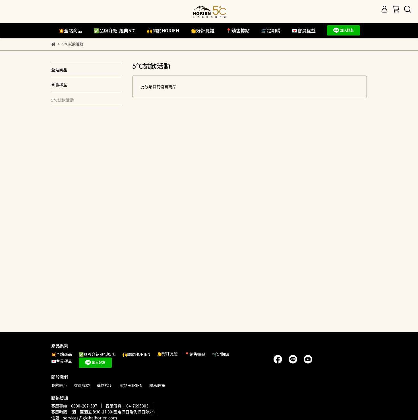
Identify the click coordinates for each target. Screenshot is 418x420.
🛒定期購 (270, 30)
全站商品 (59, 70)
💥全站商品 (70, 30)
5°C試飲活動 (62, 100)
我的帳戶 (59, 385)
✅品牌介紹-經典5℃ (114, 30)
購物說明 (105, 385)
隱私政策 (157, 385)
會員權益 (59, 85)
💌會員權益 (304, 30)
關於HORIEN (130, 385)
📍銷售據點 (238, 30)
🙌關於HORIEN (163, 30)
